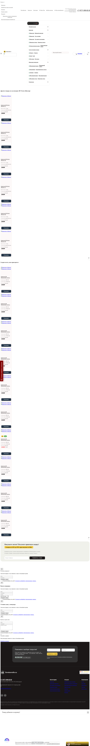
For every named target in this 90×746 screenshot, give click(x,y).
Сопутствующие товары (55, 690)
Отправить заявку (4, 579)
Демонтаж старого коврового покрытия (10, 17)
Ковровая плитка (53, 687)
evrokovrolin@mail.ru (6, 688)
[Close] (2, 569)
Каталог (31, 23)
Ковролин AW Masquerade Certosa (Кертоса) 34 (5, 331)
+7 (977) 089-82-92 (6, 679)
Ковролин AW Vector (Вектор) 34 (5, 160)
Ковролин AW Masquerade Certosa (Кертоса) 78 (5, 466)
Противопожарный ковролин (70, 685)
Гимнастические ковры (55, 688)
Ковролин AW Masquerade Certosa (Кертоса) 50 (5, 412)
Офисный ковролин (54, 683)
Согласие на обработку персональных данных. (25, 580)
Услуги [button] (2, 2)
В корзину (6, 119)
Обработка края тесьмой (7, 7)
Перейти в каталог (5, 641)
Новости (30, 10)
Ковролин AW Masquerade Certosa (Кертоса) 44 (5, 358)
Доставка (35, 10)
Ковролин (52, 681)
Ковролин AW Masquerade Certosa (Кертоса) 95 (5, 521)
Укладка (3, 9)
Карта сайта (84, 688)
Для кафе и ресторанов (55, 685)
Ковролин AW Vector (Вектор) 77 (5, 187)
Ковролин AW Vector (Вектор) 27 (5, 133)
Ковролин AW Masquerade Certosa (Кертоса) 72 (5, 439)
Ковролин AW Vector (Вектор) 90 (5, 241)
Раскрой (3, 14)
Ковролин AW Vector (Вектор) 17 (5, 106)
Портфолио (23, 10)
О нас (83, 681)
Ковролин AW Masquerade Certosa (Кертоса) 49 (5, 385)
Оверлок (3, 5)
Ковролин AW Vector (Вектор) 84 (5, 214)
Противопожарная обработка (8, 19)
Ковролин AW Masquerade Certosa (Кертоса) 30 (5, 304)
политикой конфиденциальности (53, 743)
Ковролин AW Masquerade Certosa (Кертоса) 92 (5, 494)
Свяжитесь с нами (37, 557)
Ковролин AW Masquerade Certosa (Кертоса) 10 (5, 277)
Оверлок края (67, 687)
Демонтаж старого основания (70, 683)
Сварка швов (4, 11)
